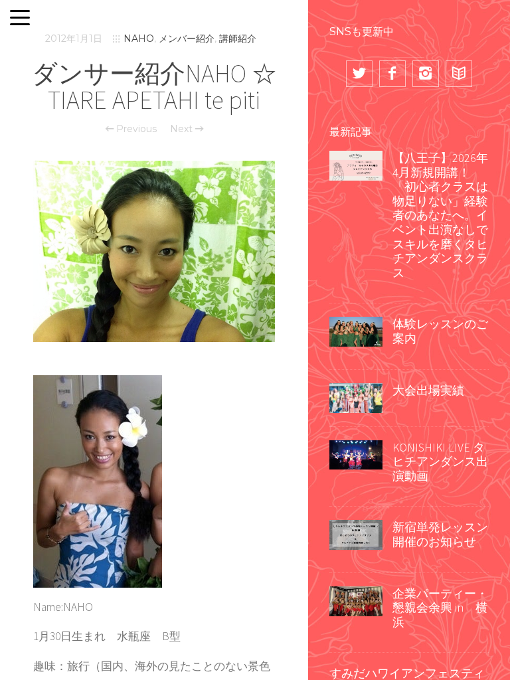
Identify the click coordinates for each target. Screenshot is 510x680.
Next (182, 129)
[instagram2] (425, 73)
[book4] (459, 73)
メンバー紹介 (186, 38)
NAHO (139, 38)
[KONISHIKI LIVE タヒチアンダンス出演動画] (355, 453)
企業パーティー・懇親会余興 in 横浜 (440, 608)
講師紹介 (237, 38)
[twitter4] (359, 73)
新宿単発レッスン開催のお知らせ (440, 534)
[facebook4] (392, 73)
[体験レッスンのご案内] (355, 330)
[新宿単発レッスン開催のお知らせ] (355, 534)
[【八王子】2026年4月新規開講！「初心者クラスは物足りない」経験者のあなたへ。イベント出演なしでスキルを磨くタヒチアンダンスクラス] (355, 164)
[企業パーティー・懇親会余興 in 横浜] (355, 599)
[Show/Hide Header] (20, 18)
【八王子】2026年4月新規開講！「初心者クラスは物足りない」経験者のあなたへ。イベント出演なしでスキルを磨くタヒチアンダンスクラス (440, 215)
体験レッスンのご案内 (440, 331)
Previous (135, 129)
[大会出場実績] (355, 396)
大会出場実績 (428, 390)
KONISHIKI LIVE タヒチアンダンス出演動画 (440, 461)
